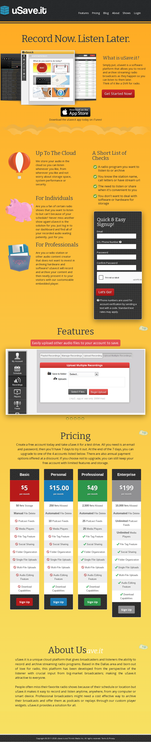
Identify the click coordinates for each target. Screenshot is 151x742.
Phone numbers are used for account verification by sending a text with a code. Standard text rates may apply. (118, 306)
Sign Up (24, 602)
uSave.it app (74, 119)
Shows (127, 13)
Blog (106, 13)
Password (102, 252)
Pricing (96, 13)
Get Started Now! (118, 93)
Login (137, 13)
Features (83, 13)
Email (100, 231)
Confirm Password (107, 263)
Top (144, 328)
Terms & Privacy (108, 738)
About (116, 13)
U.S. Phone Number (108, 242)
